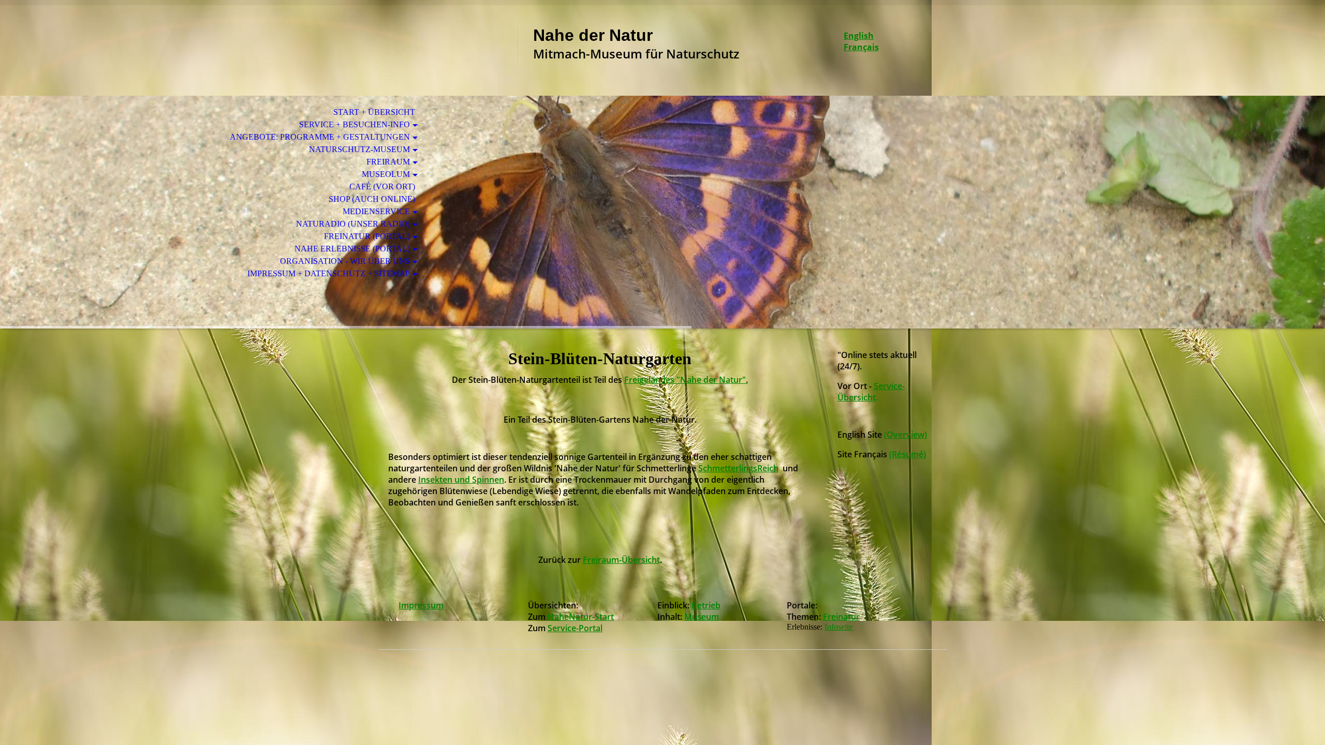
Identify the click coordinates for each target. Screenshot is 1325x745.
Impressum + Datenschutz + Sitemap (328, 273)
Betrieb (705, 605)
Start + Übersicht (374, 112)
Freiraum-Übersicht (621, 559)
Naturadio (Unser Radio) (353, 223)
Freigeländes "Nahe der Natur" (686, 379)
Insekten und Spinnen (461, 479)
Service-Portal (575, 628)
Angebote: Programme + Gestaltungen (320, 136)
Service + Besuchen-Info (354, 124)
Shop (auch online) (372, 199)
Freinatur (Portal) (367, 236)
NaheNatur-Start (581, 616)
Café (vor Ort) (382, 186)
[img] (448, 50)
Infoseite (838, 626)
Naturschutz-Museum (359, 149)
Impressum (421, 605)
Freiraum (388, 161)
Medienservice (376, 211)
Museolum (386, 174)
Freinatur (841, 616)
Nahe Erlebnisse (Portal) (352, 248)
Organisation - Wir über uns (345, 261)
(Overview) (905, 434)
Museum (701, 616)
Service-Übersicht (871, 391)
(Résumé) (907, 454)
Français (861, 47)
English (859, 35)
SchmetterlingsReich (738, 468)
